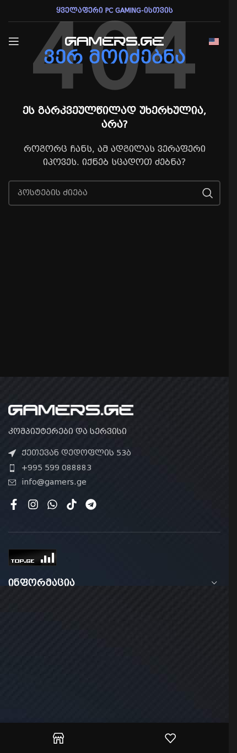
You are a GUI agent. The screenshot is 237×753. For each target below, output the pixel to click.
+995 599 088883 (56, 467)
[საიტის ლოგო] (114, 40)
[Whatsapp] (52, 504)
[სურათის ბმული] (70, 409)
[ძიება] (207, 193)
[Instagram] (33, 504)
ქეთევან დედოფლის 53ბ (76, 452)
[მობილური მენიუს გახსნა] (14, 41)
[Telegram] (90, 504)
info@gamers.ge (54, 481)
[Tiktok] (71, 504)
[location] (114, 663)
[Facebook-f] (13, 504)
